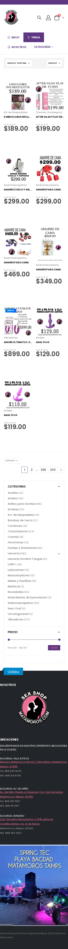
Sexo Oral (14, 608)
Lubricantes (16, 570)
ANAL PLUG (42, 342)
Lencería (14, 553)
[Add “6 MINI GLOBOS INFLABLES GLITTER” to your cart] (18, 84)
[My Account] (48, 17)
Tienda (35, 37)
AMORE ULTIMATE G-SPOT (19, 342)
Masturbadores (18, 575)
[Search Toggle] (39, 17)
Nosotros (19, 47)
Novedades (16, 592)
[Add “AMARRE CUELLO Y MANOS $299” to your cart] (18, 157)
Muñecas (14, 586)
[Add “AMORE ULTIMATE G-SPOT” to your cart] (18, 309)
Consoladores (18, 531)
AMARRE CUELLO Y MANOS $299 (23, 189)
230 (53, 470)
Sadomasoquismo (15, 185)
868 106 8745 (13, 775)
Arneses (13, 509)
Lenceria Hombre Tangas (25, 559)
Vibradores (11, 337)
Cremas (41, 112)
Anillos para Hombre (22, 504)
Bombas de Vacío (20, 520)
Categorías (42, 47)
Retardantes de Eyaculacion (27, 597)
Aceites (13, 493)
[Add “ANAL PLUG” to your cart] (50, 309)
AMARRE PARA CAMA (48, 189)
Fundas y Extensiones (22, 548)
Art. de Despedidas (15, 112)
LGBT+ (12, 564)
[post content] (18, 96)
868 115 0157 (12, 806)
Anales (40, 337)
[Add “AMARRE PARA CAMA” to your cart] (50, 157)
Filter (54, 647)
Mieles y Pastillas (19, 581)
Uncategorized (56, 112)
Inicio (15, 37)
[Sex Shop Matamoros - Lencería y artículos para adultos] (11, 17)
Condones (15, 526)
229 (43, 470)
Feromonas (15, 542)
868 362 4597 (13, 833)
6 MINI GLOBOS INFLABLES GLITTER (24, 117)
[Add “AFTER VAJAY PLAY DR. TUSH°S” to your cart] (50, 84)
